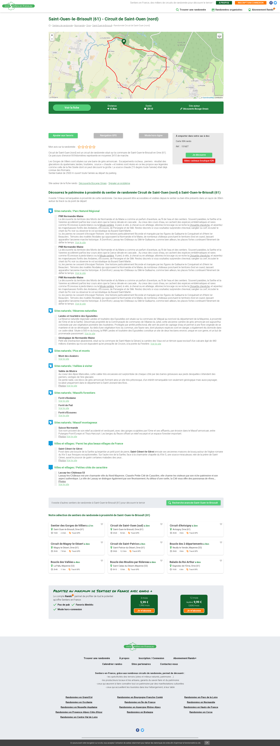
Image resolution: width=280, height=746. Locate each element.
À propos (224, 3)
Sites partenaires (141, 664)
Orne (88, 25)
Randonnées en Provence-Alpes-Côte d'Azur (79, 712)
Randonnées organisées (228, 9)
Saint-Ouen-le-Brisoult (102, 25)
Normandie (79, 25)
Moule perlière (107, 225)
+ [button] (52, 35)
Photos (62, 385)
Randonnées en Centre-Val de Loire (79, 717)
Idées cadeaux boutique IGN (199, 160)
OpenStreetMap (208, 97)
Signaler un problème (119, 183)
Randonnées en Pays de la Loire (201, 697)
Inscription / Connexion (151, 658)
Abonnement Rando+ (184, 658)
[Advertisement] (136, 123)
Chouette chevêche (200, 225)
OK (207, 742)
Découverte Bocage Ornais (195, 109)
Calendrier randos (112, 664)
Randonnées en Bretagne (140, 712)
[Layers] (219, 36)
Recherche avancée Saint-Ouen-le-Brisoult (195, 502)
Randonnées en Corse (200, 712)
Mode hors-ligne (153, 135)
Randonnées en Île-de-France (140, 702)
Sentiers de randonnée (62, 25)
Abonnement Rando (262, 9)
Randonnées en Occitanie (79, 702)
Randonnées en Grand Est (79, 697)
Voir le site (80, 242)
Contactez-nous (169, 664)
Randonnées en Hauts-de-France (201, 707)
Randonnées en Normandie (201, 702)
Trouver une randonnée (193, 9)
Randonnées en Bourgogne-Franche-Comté (140, 697)
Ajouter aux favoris (63, 135)
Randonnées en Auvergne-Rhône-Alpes (140, 707)
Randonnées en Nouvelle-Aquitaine (79, 707)
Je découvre (199, 154)
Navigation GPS (108, 135)
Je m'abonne (144, 610)
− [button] (52, 38)
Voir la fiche (72, 107)
